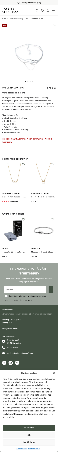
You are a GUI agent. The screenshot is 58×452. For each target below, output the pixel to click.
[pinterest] (17, 363)
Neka (29, 435)
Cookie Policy (21, 448)
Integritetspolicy (34, 448)
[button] (54, 373)
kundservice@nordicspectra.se (20, 353)
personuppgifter (28, 300)
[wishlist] (42, 10)
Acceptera (29, 428)
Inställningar (29, 442)
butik (4, 19)
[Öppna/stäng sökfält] (37, 10)
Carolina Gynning (16, 19)
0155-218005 (12, 348)
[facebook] (4, 363)
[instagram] (10, 363)
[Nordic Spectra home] (10, 10)
